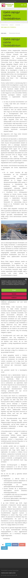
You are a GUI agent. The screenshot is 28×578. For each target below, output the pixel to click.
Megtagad (14, 294)
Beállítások (14, 297)
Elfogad (14, 290)
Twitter (8, 544)
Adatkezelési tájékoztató (8, 573)
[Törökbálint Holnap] (7, 5)
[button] (26, 279)
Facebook (15, 544)
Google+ (22, 544)
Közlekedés (12, 33)
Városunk (17, 33)
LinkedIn (4, 548)
